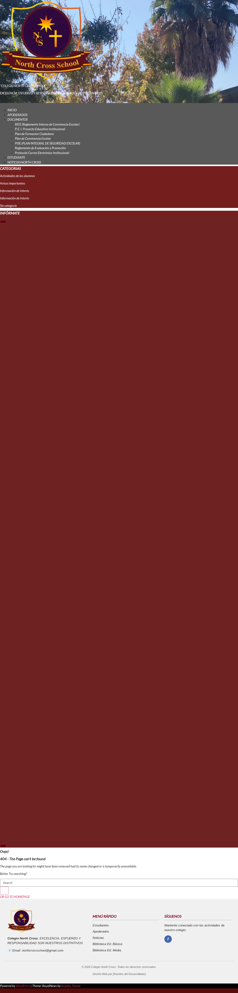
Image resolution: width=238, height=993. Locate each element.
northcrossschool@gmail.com (42, 950)
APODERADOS (17, 115)
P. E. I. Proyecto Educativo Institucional (40, 129)
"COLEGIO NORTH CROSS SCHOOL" (23, 86)
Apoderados (101, 931)
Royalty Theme (71, 986)
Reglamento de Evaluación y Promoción (40, 148)
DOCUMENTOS (17, 119)
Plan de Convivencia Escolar (33, 138)
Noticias (98, 938)
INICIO (12, 110)
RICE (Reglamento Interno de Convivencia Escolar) (47, 124)
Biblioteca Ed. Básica (107, 944)
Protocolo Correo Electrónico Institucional (42, 153)
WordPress (23, 986)
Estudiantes (101, 925)
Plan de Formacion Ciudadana (34, 134)
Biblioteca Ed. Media (107, 950)
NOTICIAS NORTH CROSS (24, 162)
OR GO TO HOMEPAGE (15, 897)
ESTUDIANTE (16, 157)
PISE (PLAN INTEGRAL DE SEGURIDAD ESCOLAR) (47, 143)
